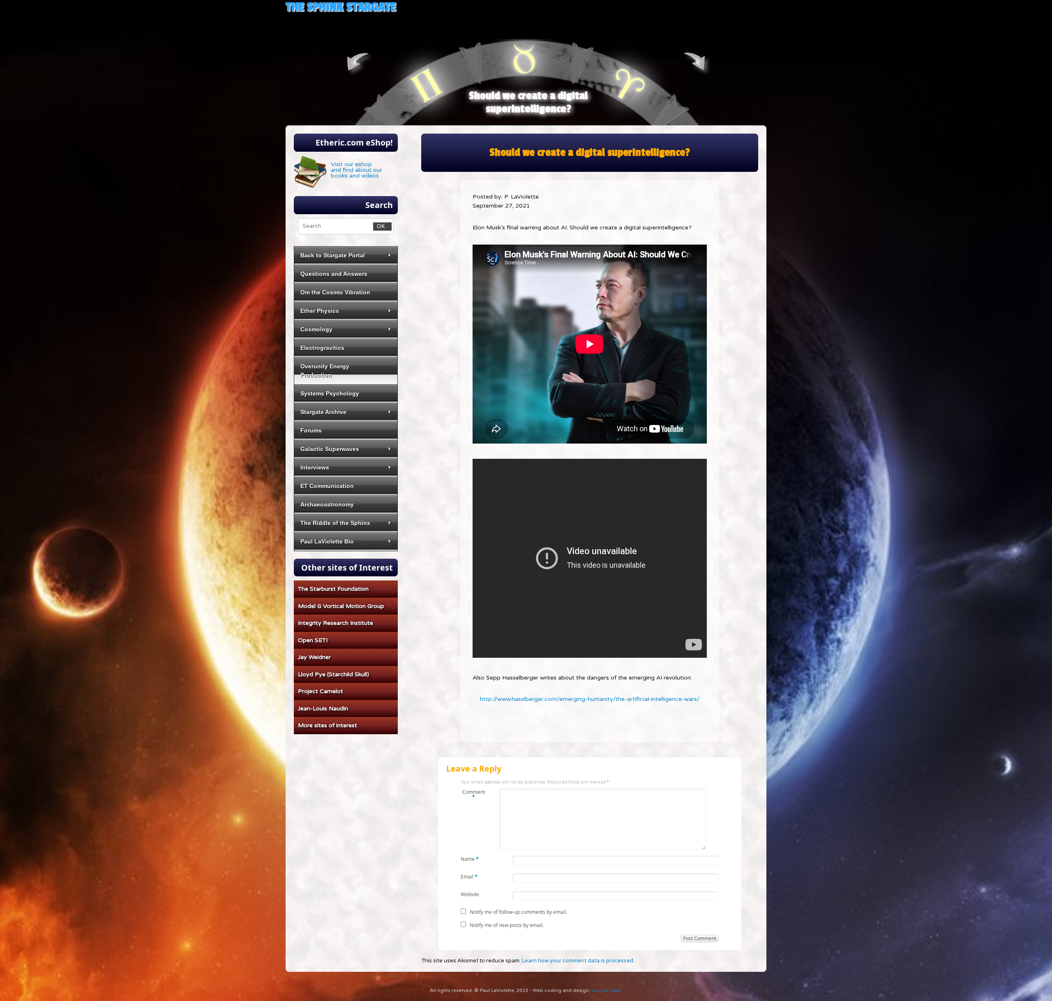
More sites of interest (327, 725)
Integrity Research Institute (335, 623)
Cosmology (316, 329)
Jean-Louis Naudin (323, 708)
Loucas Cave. (606, 990)
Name (470, 858)
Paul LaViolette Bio (327, 541)
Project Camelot (320, 691)
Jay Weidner (314, 657)
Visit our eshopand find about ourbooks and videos (356, 170)
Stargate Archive (323, 412)
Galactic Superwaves (329, 449)
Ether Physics (319, 310)
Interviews (314, 467)
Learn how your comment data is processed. (578, 960)
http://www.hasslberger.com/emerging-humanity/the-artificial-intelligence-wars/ (589, 699)
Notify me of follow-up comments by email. (518, 912)
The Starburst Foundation (333, 588)
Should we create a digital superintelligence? (528, 102)
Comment (473, 794)
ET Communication (327, 486)
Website (470, 894)
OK (379, 226)
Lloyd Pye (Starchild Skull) (333, 674)
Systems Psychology (329, 393)
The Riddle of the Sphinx (335, 523)
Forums (311, 430)
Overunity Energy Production (324, 370)
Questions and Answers (333, 273)
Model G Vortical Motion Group (341, 606)
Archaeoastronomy (327, 504)
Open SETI (313, 640)
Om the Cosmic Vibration (335, 292)
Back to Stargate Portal (332, 255)
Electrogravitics (322, 347)
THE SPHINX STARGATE (341, 7)
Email (469, 876)
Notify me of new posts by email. (507, 925)
